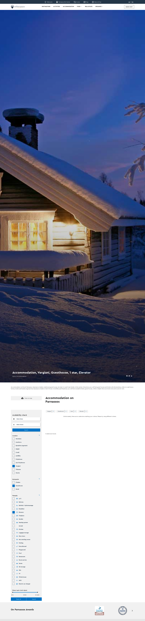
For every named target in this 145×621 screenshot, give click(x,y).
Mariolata (18, 438)
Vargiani (18, 466)
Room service (23, 560)
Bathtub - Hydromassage (26, 505)
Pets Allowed (22, 546)
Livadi (17, 452)
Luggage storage (24, 532)
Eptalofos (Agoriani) (21, 445)
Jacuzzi (21, 526)
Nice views (22, 536)
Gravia (18, 473)
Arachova (18, 442)
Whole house (22, 577)
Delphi (17, 449)
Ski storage (22, 567)
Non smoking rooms (24, 539)
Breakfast (21, 509)
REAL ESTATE (88, 6)
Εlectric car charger (24, 584)
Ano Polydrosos (20, 462)
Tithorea (18, 469)
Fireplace (21, 515)
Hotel (17, 489)
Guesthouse (19, 485)
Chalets (18, 482)
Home (14, 376)
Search (26, 430)
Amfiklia (18, 456)
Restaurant (22, 556)
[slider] (12, 592)
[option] (97, 610)
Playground (22, 549)
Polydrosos (19, 459)
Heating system (23, 522)
